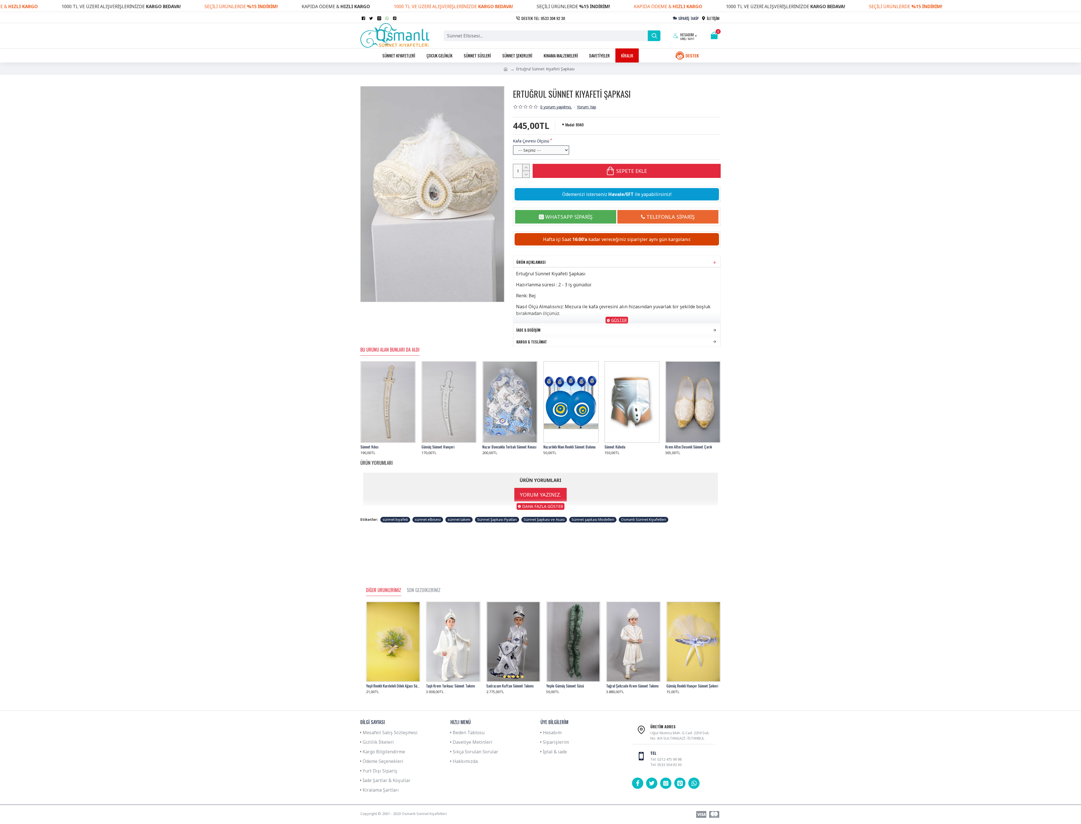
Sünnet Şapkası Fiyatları (497, 519)
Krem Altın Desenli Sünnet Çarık (688, 446)
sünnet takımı (459, 519)
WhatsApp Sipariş (569, 216)
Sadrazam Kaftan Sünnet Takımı (509, 685)
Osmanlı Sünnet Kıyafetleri (643, 519)
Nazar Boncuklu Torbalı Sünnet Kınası (509, 446)
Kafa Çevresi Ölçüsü (531, 141)
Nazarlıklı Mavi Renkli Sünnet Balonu (569, 446)
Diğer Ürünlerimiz (383, 590)
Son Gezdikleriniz (424, 590)
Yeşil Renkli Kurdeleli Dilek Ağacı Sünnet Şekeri (393, 685)
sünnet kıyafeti (395, 519)
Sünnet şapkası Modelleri (592, 519)
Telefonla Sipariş (670, 216)
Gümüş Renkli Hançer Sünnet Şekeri (692, 685)
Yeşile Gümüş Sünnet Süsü (565, 685)
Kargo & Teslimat (531, 342)
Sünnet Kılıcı (369, 446)
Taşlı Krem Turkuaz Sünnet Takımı (450, 685)
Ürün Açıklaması (531, 262)
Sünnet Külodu (614, 446)
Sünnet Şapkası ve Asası (544, 519)
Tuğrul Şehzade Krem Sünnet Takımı (632, 685)
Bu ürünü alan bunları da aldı (389, 350)
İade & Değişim (528, 330)
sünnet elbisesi (428, 519)
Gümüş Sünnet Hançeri (437, 446)
